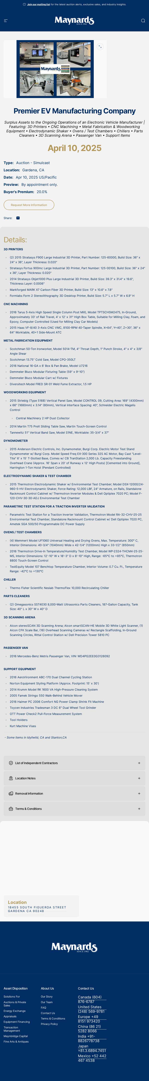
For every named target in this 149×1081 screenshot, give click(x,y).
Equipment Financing (17, 1021)
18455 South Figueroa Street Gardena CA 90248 (37, 909)
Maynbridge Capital (16, 1036)
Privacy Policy (49, 1024)
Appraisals (10, 1016)
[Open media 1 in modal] (100, 46)
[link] (92, 999)
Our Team (47, 1002)
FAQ (43, 1007)
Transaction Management (12, 1029)
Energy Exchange (14, 1011)
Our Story (47, 996)
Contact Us (48, 1013)
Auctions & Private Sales (15, 1004)
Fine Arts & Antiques (16, 1041)
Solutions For (12, 996)
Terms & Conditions (53, 1018)
